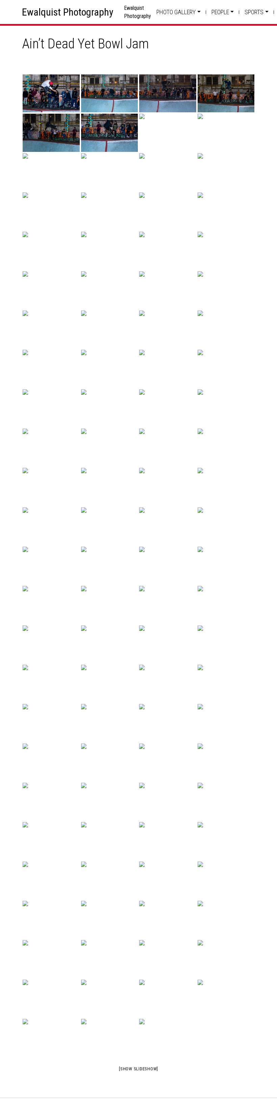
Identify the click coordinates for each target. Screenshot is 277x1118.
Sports (254, 12)
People (220, 12)
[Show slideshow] (138, 1068)
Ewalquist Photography (68, 12)
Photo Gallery (176, 12)
